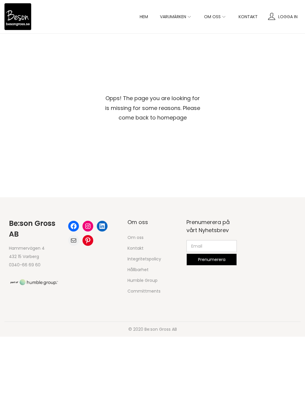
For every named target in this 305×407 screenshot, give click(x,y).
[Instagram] (88, 226)
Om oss (135, 237)
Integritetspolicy (144, 259)
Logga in (288, 17)
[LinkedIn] (102, 226)
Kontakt (135, 248)
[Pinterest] (88, 240)
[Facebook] (73, 226)
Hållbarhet (138, 270)
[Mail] (73, 240)
